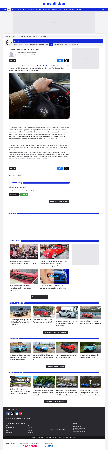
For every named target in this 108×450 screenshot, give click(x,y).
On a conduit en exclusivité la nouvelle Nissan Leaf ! (89, 356)
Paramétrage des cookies (79, 431)
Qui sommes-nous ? (63, 437)
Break (7, 430)
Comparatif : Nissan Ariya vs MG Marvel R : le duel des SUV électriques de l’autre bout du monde (66, 392)
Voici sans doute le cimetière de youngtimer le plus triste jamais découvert (20, 288)
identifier (33, 190)
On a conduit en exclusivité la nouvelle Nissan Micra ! (66, 356)
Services (54, 9)
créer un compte (40, 190)
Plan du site (75, 425)
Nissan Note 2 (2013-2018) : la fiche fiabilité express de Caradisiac (66, 323)
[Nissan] (8, 44)
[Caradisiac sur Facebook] (8, 414)
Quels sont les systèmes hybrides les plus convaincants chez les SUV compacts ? (20, 391)
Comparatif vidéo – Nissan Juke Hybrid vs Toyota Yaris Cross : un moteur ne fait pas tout (89, 392)
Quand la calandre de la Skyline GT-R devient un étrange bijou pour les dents (53, 287)
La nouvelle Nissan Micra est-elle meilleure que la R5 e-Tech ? (43, 357)
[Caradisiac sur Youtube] (20, 414)
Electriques (31, 9)
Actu (9, 9)
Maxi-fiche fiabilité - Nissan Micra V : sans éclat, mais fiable (90, 322)
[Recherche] (99, 9)
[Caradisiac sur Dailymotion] (17, 414)
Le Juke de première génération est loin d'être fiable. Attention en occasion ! (20, 322)
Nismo (12, 68)
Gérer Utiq (75, 433)
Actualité (43, 36)
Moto (65, 9)
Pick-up (30, 430)
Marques (71, 9)
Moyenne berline (10, 427)
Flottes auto (46, 9)
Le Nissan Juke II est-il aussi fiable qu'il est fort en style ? (42, 321)
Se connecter (14, 194)
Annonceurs (41, 437)
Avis (47, 44)
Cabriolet (30, 427)
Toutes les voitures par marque (57, 429)
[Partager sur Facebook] (60, 60)
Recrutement (73, 437)
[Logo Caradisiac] (54, 6)
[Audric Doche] (11, 56)
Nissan (16, 41)
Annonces (79, 9)
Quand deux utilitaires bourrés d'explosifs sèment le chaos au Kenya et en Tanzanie (23, 263)
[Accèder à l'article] (24, 251)
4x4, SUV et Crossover (33, 429)
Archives (75, 423)
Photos (71, 44)
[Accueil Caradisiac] (5, 9)
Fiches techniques (58, 44)
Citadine (8, 425)
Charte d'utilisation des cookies (80, 429)
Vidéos (76, 44)
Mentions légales (77, 426)
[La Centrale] (30, 447)
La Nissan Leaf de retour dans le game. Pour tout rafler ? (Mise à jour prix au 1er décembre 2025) (20, 357)
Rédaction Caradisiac (51, 437)
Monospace (9, 432)
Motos (51, 425)
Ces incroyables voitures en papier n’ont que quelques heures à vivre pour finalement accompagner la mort (53, 263)
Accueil (15, 44)
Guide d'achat (22, 9)
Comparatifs (41, 44)
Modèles (21, 44)
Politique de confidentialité (79, 428)
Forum (60, 9)
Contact (34, 437)
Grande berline (9, 429)
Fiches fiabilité (33, 44)
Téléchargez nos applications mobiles (19, 418)
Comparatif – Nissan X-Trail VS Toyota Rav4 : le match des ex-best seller (43, 392)
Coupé (29, 425)
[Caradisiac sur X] (12, 414)
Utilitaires (38, 9)
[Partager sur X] (67, 60)
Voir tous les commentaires (59, 202)
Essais (14, 9)
